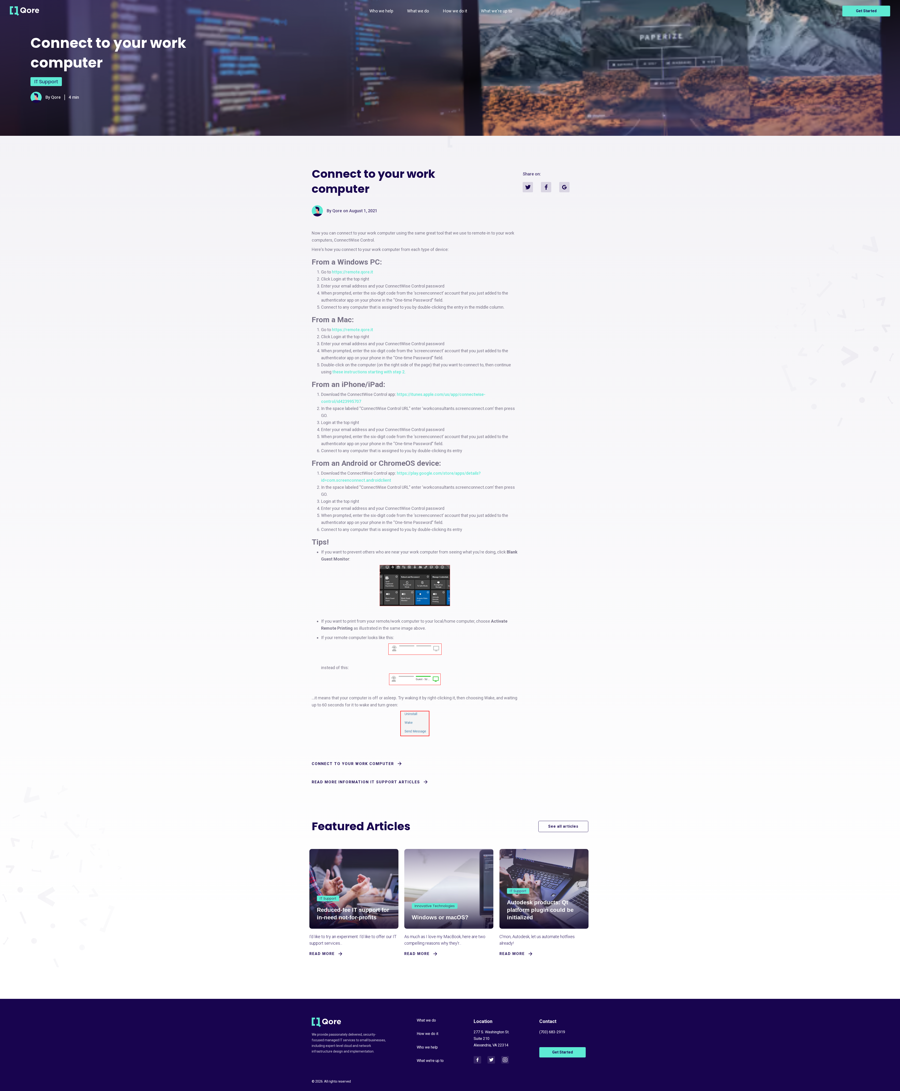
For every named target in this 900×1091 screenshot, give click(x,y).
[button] (418, 11)
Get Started (866, 11)
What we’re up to (430, 1060)
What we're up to (496, 10)
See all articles (563, 826)
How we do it (455, 10)
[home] (24, 11)
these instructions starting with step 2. (368, 371)
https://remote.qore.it (352, 271)
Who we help (381, 10)
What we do (418, 10)
